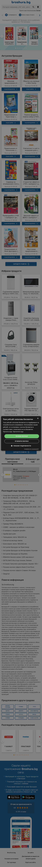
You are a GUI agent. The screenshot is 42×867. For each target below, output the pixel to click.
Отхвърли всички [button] (22, 441)
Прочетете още (18, 432)
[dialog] (21, 433)
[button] (21, 446)
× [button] (37, 418)
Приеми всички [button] (22, 436)
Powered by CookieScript (31, 449)
